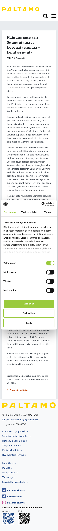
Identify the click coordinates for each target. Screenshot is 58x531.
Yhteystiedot (8, 472)
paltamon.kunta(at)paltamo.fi (22, 419)
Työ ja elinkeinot (10, 445)
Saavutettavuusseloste (14, 481)
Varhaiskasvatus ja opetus (15, 436)
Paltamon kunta (16, 490)
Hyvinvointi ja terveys (13, 454)
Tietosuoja (7, 477)
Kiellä (29, 323)
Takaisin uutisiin (19, 389)
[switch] (50, 272)
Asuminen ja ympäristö (14, 431)
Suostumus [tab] (10, 212)
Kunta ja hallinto (10, 450)
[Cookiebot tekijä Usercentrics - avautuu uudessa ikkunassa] (41, 204)
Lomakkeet (8, 463)
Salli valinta (29, 313)
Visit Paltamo (14, 496)
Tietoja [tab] (47, 212)
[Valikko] (53, 16)
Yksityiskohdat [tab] (29, 212)
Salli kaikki (28, 303)
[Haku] (45, 16)
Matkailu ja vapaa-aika (13, 440)
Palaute (6, 467)
